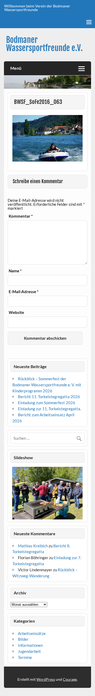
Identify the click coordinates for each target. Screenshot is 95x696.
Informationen (30, 645)
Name (15, 271)
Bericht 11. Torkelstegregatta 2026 (49, 396)
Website (16, 312)
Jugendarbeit (29, 651)
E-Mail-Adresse (24, 292)
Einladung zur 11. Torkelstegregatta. (49, 408)
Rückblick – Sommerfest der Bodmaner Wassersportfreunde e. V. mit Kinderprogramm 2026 (46, 384)
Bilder (23, 639)
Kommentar (21, 216)
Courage (70, 679)
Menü (15, 68)
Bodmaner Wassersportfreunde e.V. (44, 44)
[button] (14, 493)
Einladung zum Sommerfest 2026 (46, 402)
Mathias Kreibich (33, 545)
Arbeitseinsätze (32, 633)
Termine (25, 657)
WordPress (45, 679)
